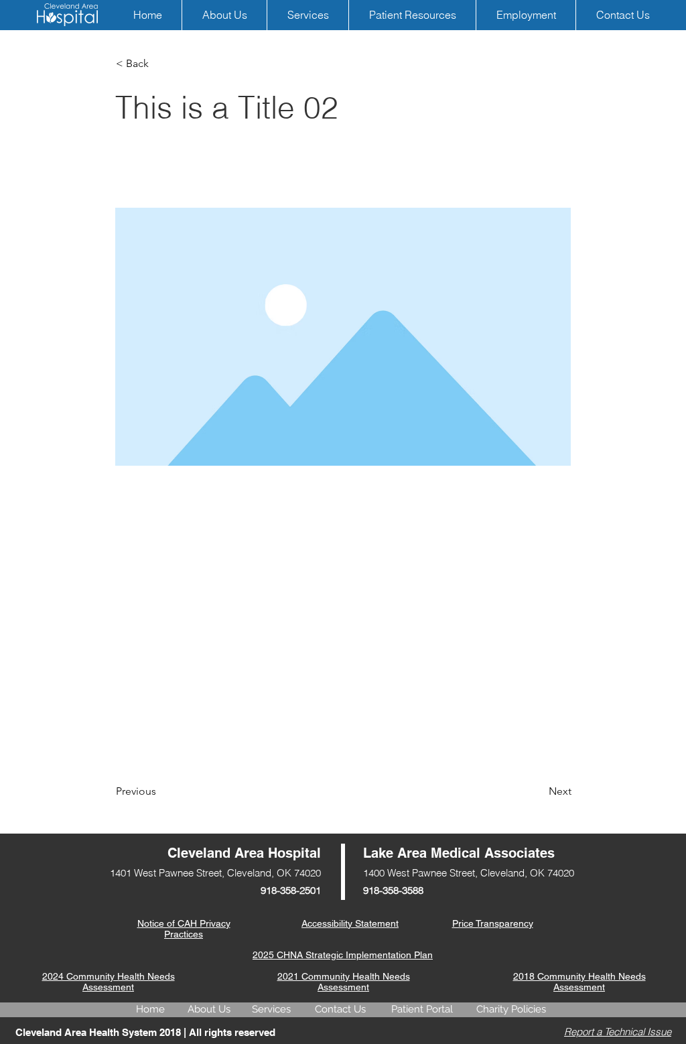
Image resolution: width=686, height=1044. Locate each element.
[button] (160, 63)
